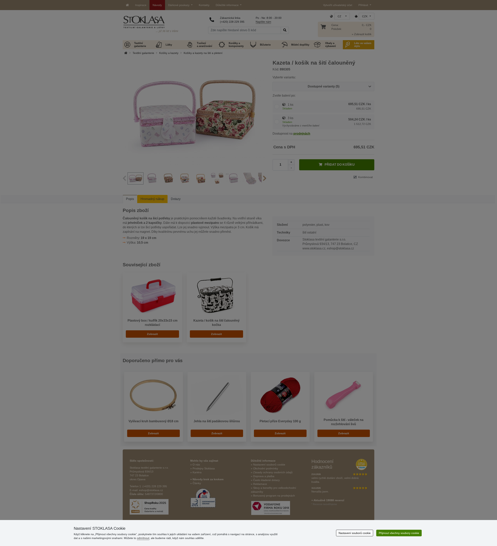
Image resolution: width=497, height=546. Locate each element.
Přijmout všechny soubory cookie (399, 533)
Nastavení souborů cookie (355, 533)
